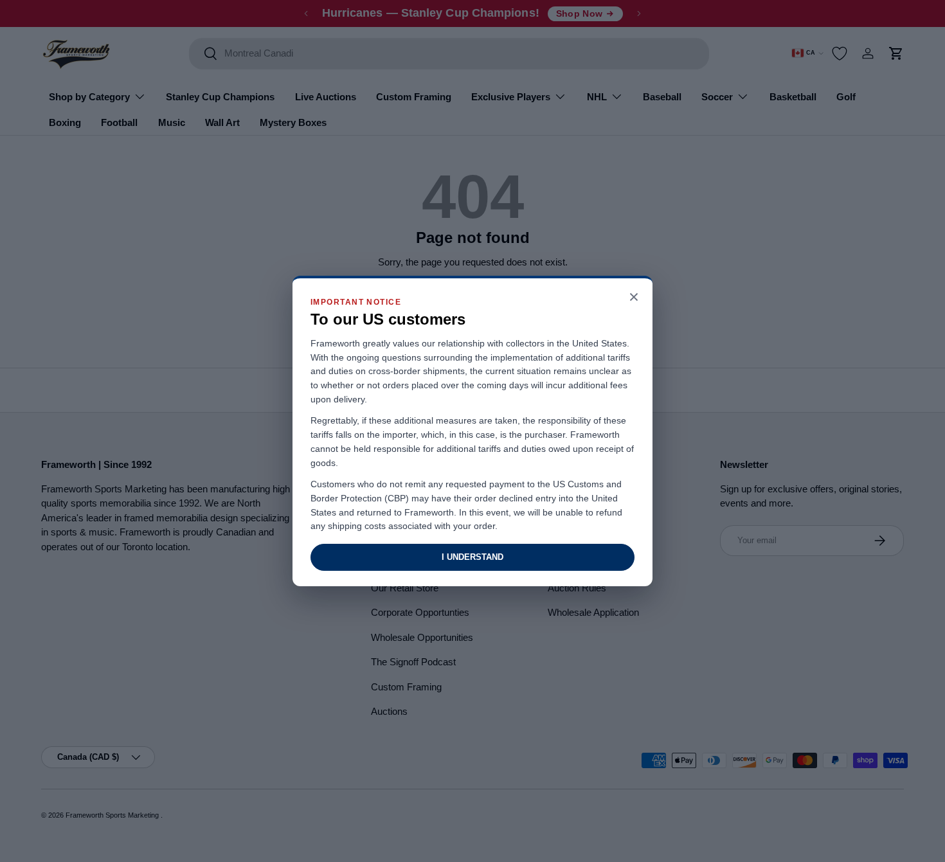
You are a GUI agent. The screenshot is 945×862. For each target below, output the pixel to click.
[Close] (634, 298)
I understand (472, 557)
